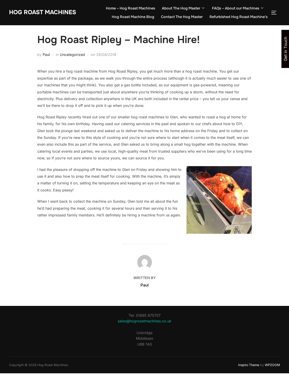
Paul (46, 54)
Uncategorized (72, 54)
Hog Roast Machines (42, 12)
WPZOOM (272, 365)
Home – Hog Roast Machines (130, 8)
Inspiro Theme (248, 365)
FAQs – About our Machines (235, 8)
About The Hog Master (181, 8)
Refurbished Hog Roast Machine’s (239, 16)
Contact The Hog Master (182, 16)
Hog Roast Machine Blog (133, 16)
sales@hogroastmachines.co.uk (144, 321)
